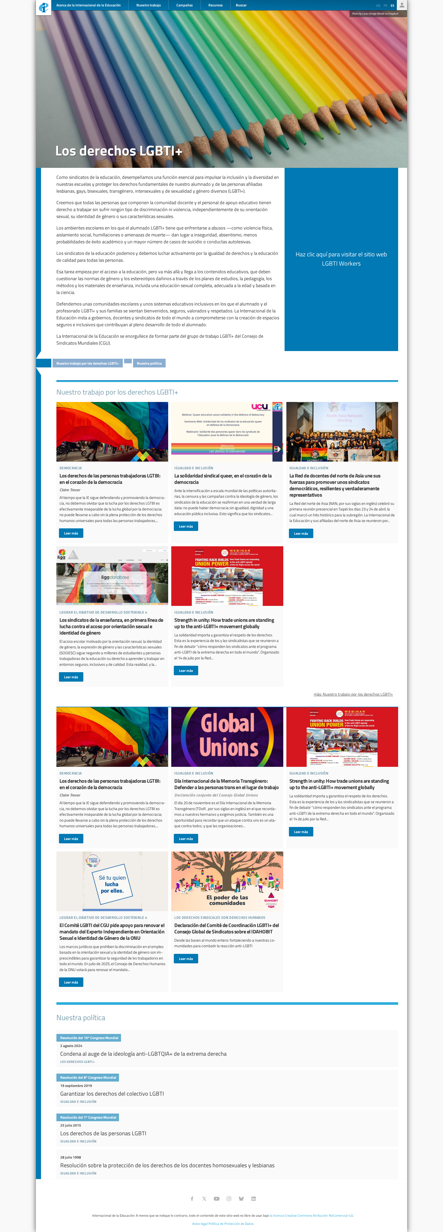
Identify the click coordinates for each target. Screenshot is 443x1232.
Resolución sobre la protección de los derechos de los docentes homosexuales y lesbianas (227, 1164)
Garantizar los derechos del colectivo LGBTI (227, 1088)
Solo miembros (402, 5)
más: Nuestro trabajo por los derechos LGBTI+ (353, 694)
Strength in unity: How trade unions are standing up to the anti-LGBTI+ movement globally (227, 610)
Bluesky (241, 1199)
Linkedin (253, 1199)
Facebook (192, 1199)
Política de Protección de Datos (231, 1223)
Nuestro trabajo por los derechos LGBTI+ (87, 363)
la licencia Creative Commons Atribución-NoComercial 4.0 (311, 1215)
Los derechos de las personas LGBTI (227, 1128)
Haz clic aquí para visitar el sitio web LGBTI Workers (341, 258)
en (378, 5)
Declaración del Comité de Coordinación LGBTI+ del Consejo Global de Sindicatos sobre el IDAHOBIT (227, 907)
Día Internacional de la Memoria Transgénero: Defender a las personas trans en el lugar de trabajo (227, 775)
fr (385, 5)
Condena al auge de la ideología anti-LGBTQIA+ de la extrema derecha (227, 1049)
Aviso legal (200, 1223)
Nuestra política (149, 363)
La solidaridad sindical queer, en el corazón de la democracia (227, 466)
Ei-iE (43, 8)
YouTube (217, 1199)
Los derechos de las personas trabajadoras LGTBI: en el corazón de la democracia (112, 470)
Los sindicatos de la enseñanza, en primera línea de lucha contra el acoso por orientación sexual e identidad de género (112, 614)
